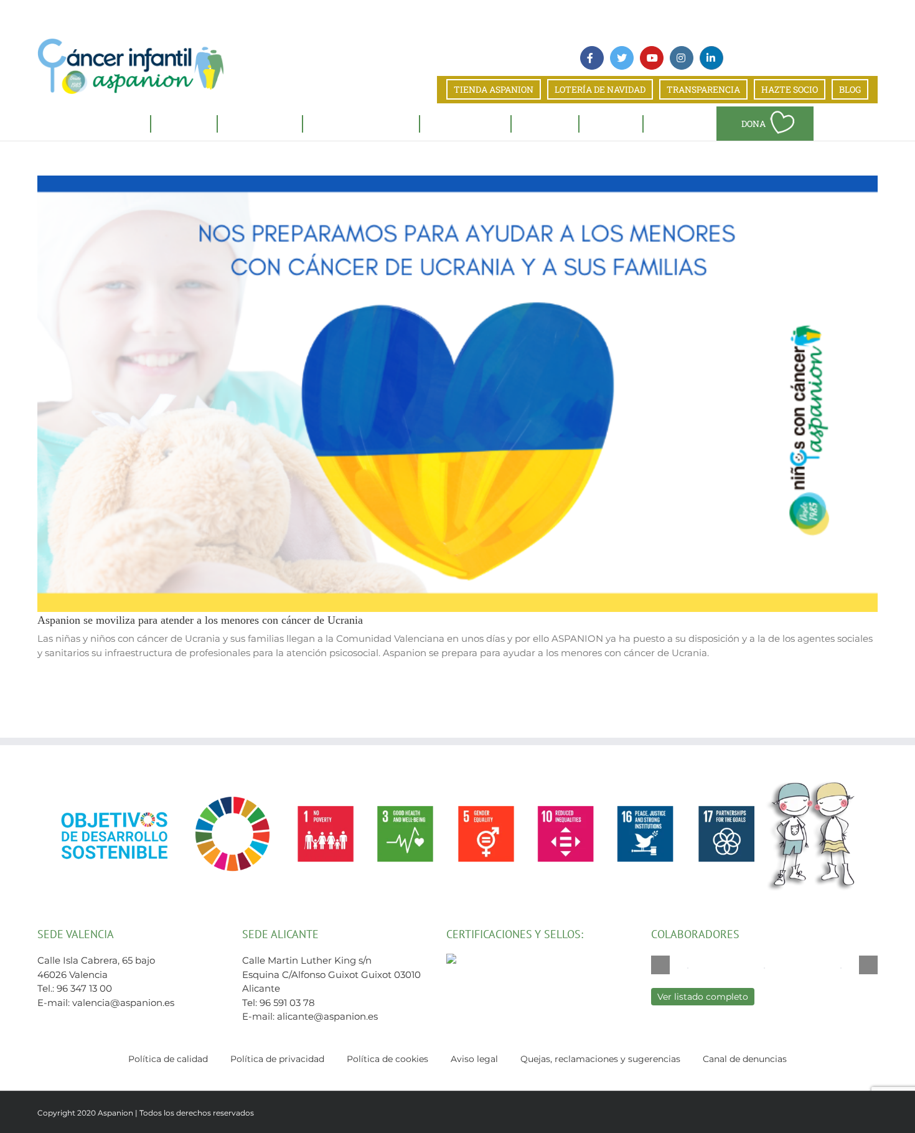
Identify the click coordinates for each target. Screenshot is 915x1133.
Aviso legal (474, 1059)
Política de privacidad (277, 1059)
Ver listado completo (702, 996)
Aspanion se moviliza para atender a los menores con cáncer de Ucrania (200, 620)
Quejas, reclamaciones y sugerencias (600, 1059)
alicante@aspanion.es (327, 1016)
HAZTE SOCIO (789, 89)
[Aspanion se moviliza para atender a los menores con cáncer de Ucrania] (457, 394)
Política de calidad (168, 1059)
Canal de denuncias (745, 1059)
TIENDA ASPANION (493, 89)
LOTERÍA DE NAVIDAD (600, 89)
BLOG (850, 89)
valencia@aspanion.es (123, 1002)
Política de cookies (387, 1059)
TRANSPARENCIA (703, 89)
